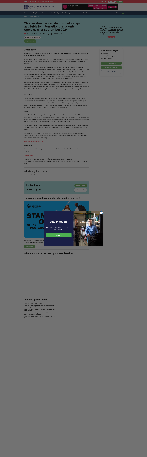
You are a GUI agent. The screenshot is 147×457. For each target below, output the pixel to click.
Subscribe (59, 235)
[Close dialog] (101, 212)
